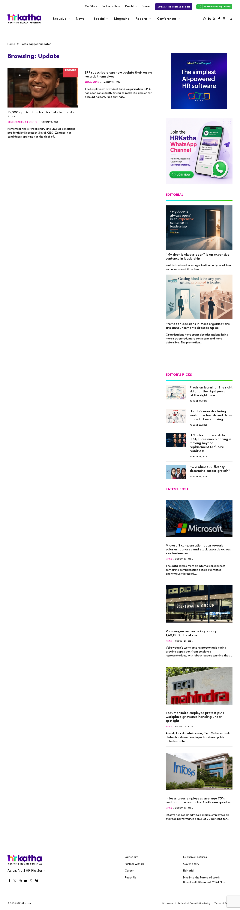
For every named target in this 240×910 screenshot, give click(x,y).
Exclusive (59, 18)
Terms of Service (223, 903)
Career (146, 6)
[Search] (230, 19)
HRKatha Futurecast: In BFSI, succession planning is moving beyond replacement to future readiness (210, 443)
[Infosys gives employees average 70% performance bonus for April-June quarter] (199, 771)
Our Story (91, 6)
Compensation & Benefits (22, 122)
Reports (142, 18)
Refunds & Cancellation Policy (194, 903)
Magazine (121, 18)
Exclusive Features (195, 857)
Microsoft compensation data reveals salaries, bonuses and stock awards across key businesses (198, 549)
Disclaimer (168, 903)
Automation (92, 82)
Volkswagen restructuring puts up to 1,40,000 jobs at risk (193, 633)
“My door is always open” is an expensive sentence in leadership (198, 256)
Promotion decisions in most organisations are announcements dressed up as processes (198, 326)
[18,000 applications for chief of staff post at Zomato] (43, 88)
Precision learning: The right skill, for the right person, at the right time (211, 391)
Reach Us (131, 6)
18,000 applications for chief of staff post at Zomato (42, 114)
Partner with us (111, 6)
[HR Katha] (24, 19)
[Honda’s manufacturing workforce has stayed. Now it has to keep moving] (176, 416)
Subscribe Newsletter (174, 7)
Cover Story (191, 864)
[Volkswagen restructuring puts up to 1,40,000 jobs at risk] (199, 604)
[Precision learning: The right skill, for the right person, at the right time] (176, 392)
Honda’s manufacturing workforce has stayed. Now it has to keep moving (211, 415)
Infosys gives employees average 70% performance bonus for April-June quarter (198, 800)
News (80, 18)
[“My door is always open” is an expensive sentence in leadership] (199, 227)
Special (99, 18)
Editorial (188, 870)
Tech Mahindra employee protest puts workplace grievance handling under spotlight (195, 717)
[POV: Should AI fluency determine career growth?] (176, 472)
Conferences (166, 18)
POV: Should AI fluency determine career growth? (210, 469)
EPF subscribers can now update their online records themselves (118, 74)
